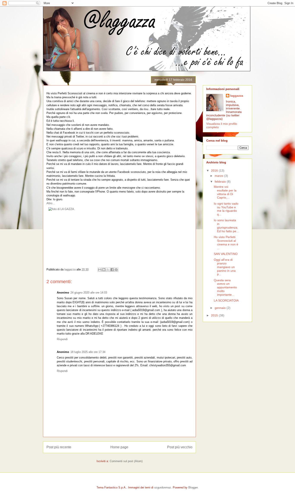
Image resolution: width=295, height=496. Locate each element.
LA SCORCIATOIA (226, 300)
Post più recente (58, 447)
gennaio (221, 308)
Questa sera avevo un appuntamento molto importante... (225, 287)
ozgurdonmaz (162, 487)
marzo (219, 175)
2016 (215, 170)
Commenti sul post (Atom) (126, 461)
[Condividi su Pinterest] (116, 269)
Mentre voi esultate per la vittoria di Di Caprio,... (225, 192)
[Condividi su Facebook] (112, 269)
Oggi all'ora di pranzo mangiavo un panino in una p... (225, 267)
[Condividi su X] (108, 269)
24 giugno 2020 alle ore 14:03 (88, 292)
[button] (50, 203)
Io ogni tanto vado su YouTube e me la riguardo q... (226, 209)
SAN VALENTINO (226, 254)
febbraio (221, 181)
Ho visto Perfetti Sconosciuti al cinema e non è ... (226, 242)
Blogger (193, 487)
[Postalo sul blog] (104, 269)
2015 (215, 315)
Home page (119, 447)
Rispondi (62, 339)
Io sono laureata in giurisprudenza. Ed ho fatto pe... (226, 225)
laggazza (236, 95)
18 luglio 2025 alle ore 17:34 (87, 352)
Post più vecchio (179, 447)
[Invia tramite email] (100, 269)
